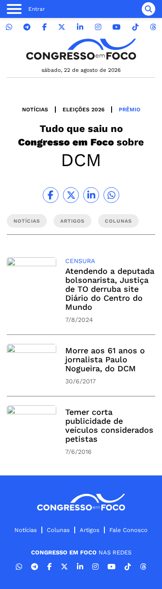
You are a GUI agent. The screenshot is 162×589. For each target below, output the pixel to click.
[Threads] (153, 27)
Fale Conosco (128, 530)
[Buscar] (148, 9)
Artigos (89, 530)
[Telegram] (27, 27)
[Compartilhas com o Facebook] (50, 195)
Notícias (35, 109)
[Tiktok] (135, 27)
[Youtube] (116, 27)
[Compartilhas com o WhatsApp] (111, 195)
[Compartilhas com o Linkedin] (91, 195)
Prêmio (129, 109)
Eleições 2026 (83, 109)
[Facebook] (44, 27)
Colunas (58, 530)
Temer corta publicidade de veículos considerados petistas (109, 425)
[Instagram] (98, 27)
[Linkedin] (80, 27)
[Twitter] (61, 27)
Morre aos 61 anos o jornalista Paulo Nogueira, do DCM (105, 359)
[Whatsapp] (9, 27)
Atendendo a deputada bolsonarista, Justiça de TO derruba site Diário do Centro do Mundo (109, 289)
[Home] (81, 49)
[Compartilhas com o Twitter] (71, 195)
